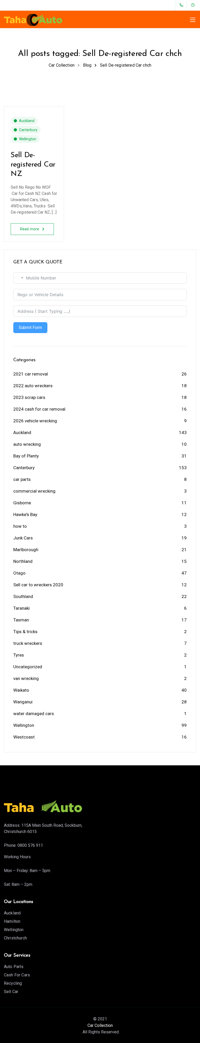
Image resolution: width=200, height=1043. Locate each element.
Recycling (13, 983)
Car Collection (100, 1025)
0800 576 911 (30, 845)
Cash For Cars (17, 974)
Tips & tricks (25, 631)
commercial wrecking (34, 491)
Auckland (26, 121)
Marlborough (25, 549)
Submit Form (30, 327)
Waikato (21, 690)
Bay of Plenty (26, 456)
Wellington (27, 139)
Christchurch (15, 938)
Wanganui (23, 701)
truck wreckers (27, 643)
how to (20, 526)
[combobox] (19, 277)
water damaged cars (33, 713)
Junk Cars (23, 537)
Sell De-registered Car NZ (33, 165)
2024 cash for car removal (39, 409)
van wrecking (26, 678)
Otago (19, 573)
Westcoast (24, 737)
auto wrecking (27, 444)
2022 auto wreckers (33, 385)
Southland (23, 596)
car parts (22, 479)
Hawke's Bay (25, 514)
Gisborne (22, 502)
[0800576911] (182, 5)
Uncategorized (27, 666)
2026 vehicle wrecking (35, 420)
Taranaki (21, 608)
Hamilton (12, 921)
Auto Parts (14, 966)
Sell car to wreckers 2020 (38, 584)
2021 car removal (30, 374)
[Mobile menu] (192, 19)
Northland (23, 561)
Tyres (18, 655)
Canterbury (28, 130)
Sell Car (11, 991)
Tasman (21, 619)
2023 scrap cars (29, 397)
